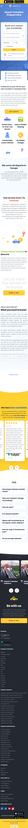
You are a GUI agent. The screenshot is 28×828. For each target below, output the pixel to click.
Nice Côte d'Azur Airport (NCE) (9, 701)
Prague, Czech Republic (7, 759)
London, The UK (5, 757)
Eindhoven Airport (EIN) (7, 712)
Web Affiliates (5, 785)
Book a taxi (14, 620)
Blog (2, 770)
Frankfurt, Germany (6, 747)
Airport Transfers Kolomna (11, 582)
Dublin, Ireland (5, 749)
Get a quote (14, 111)
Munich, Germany (6, 744)
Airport (17, 6)
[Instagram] (13, 808)
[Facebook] (2, 808)
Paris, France (4, 736)
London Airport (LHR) (6, 723)
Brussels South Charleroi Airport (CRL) (11, 695)
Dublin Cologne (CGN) (7, 708)
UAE (2, 673)
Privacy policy (5, 796)
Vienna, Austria (5, 761)
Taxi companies (5, 788)
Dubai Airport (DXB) (6, 721)
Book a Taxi (14, 293)
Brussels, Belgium (5, 729)
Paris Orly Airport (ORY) (7, 699)
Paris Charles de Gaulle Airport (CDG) (11, 697)
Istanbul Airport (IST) (7, 719)
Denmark (3, 682)
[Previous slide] (11, 467)
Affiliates (3, 774)
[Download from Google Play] (19, 2)
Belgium (3, 652)
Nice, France (4, 738)
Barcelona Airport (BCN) (8, 716)
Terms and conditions (7, 794)
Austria (3, 676)
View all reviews (19, 417)
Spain (2, 661)
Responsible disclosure (7, 798)
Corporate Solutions (6, 781)
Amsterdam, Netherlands (8, 751)
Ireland (3, 669)
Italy (2, 665)
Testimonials (4, 772)
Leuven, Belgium (5, 734)
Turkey (3, 686)
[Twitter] (5, 808)
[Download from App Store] (9, 2)
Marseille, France (5, 740)
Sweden (3, 680)
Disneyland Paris (5, 742)
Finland (3, 684)
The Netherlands (5, 654)
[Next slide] (17, 467)
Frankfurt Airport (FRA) (7, 710)
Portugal (3, 663)
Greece (3, 667)
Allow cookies (14, 826)
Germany (3, 659)
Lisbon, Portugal (5, 755)
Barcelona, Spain (5, 753)
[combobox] (14, 33)
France (3, 656)
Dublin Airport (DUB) (6, 714)
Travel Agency (5, 783)
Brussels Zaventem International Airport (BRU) (14, 693)
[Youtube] (9, 808)
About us (3, 768)
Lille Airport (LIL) (5, 704)
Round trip (10, 46)
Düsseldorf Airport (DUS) (8, 706)
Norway (3, 678)
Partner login (4, 801)
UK (1, 671)
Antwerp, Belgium (6, 732)
